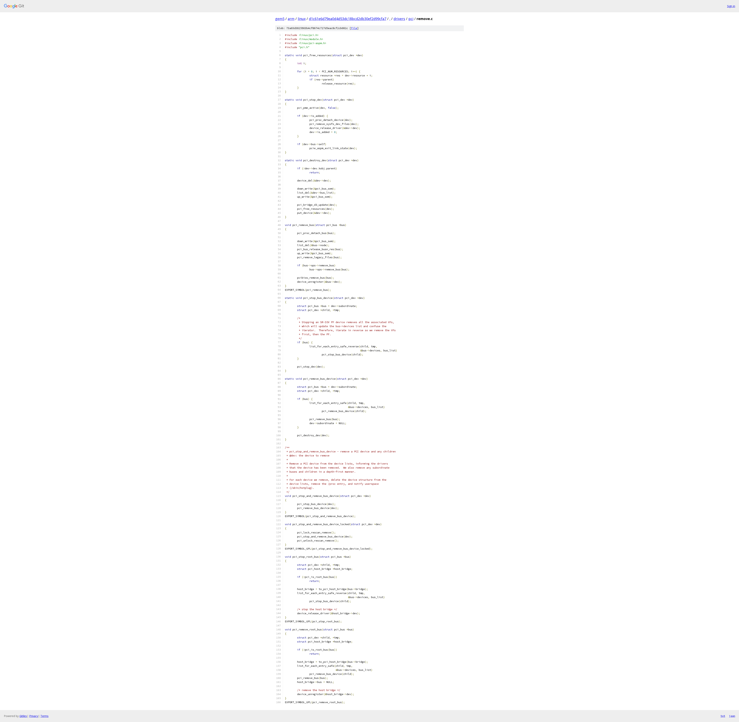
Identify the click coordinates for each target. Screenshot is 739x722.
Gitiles (23, 716)
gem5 (279, 18)
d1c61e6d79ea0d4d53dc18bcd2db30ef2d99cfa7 (347, 18)
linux (302, 18)
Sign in (731, 6)
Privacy (33, 716)
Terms (44, 716)
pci (410, 18)
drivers (399, 18)
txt (723, 716)
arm (291, 18)
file (354, 28)
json (732, 716)
